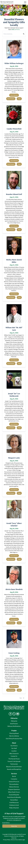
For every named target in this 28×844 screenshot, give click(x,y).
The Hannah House (14, 759)
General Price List (14, 781)
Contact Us (14, 756)
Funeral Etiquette (14, 794)
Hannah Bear (14, 800)
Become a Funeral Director (14, 766)
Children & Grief (14, 805)
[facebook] (10, 714)
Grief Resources (14, 802)
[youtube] (17, 714)
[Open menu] (25, 2)
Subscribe (14, 826)
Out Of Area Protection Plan (14, 738)
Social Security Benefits (14, 797)
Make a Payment (14, 808)
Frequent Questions (14, 789)
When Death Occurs (14, 792)
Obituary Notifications (14, 726)
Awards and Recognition (14, 769)
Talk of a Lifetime (14, 736)
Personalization (14, 784)
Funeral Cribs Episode (14, 761)
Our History (14, 745)
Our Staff (14, 748)
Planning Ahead (14, 733)
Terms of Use (14, 839)
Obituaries (14, 721)
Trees (19, 98)
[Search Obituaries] (23, 34)
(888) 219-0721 (16, 29)
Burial (14, 776)
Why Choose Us (14, 753)
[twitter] (14, 714)
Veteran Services (14, 787)
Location (14, 751)
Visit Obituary (14, 95)
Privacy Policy (6, 839)
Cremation (14, 779)
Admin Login (21, 839)
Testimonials (14, 764)
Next (21, 698)
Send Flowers (10, 98)
